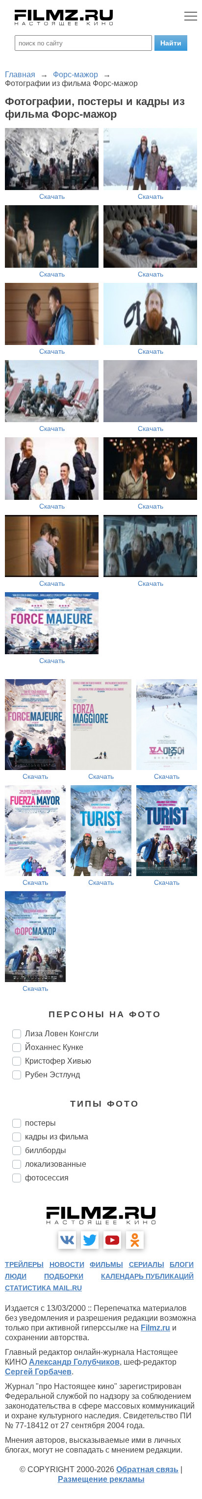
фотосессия (47, 1178)
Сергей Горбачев (38, 1372)
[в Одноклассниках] (135, 1240)
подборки (63, 1276)
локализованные (55, 1164)
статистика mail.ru (43, 1288)
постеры (40, 1123)
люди (15, 1276)
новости (67, 1264)
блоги (182, 1264)
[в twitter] (90, 1240)
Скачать (52, 196)
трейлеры (24, 1264)
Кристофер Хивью (58, 1061)
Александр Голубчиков (74, 1362)
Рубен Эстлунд (52, 1075)
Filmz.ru (155, 1328)
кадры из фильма (56, 1137)
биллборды (45, 1150)
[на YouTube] (112, 1240)
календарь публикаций (147, 1276)
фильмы (106, 1264)
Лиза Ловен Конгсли (62, 1033)
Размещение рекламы (101, 1479)
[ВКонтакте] (67, 1240)
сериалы (146, 1264)
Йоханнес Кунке (54, 1047)
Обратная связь (147, 1469)
